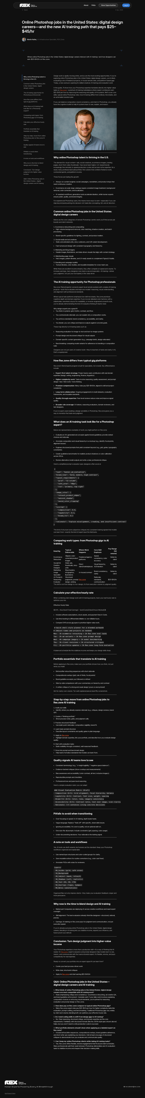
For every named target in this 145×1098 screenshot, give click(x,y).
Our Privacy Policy (10, 1093)
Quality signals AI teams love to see (34, 146)
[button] (108, 5)
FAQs (94, 5)
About (86, 5)
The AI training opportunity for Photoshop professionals (34, 94)
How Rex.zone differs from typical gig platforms (33, 101)
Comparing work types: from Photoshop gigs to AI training (33, 116)
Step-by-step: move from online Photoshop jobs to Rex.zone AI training (34, 138)
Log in (126, 5)
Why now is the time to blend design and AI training (33, 164)
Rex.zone (63, 90)
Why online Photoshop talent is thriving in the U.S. (34, 78)
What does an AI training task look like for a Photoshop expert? (33, 108)
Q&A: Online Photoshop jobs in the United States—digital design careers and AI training (34, 181)
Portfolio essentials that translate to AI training (32, 130)
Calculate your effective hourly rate (34, 123)
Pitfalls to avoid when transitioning (31, 153)
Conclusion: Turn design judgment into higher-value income (33, 172)
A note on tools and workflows (34, 158)
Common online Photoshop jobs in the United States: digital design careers (34, 86)
